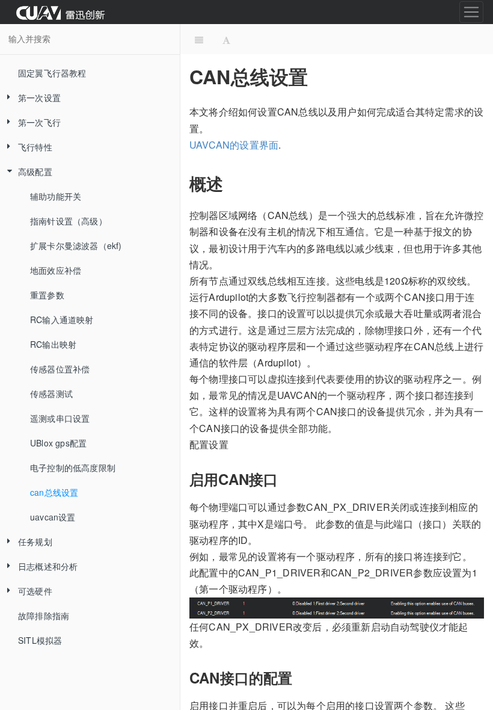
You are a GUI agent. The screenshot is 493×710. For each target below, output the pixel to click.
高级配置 (35, 171)
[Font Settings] (226, 39)
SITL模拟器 (40, 640)
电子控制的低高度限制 (72, 467)
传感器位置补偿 (60, 369)
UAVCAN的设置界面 (233, 145)
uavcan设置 (53, 517)
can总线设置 (54, 492)
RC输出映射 (53, 344)
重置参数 (47, 295)
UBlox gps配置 (58, 443)
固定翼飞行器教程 (52, 73)
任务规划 (35, 542)
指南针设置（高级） (68, 221)
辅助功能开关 (55, 196)
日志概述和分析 (48, 566)
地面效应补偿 (55, 270)
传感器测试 (51, 393)
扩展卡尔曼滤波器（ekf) (76, 245)
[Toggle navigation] (471, 12)
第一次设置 (39, 97)
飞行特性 (35, 147)
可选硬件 (35, 591)
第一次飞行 (39, 122)
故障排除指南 (43, 616)
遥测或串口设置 (60, 418)
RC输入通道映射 (62, 319)
